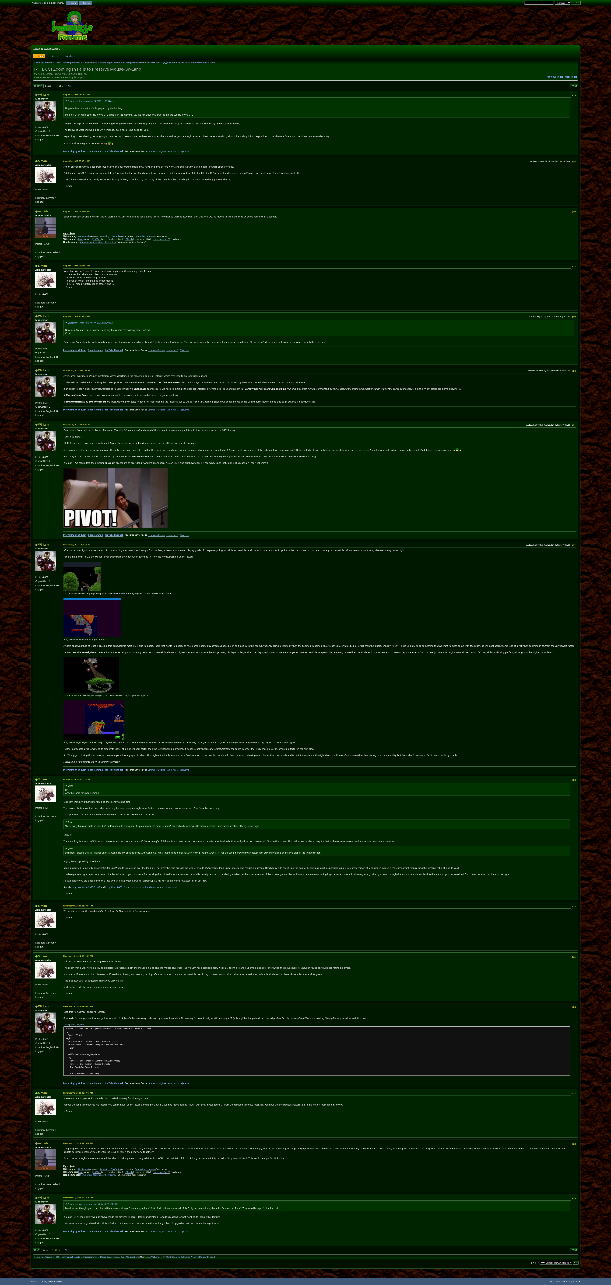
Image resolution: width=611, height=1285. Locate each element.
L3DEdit (97, 239)
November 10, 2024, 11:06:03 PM (78, 1006)
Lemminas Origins (156, 151)
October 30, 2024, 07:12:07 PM (77, 779)
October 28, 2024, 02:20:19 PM (77, 425)
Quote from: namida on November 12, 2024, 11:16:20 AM (92, 1204)
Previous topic (555, 76)
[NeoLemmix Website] (36, 248)
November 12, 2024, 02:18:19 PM (78, 1197)
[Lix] (36, 193)
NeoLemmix (84, 236)
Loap (80, 239)
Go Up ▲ (576, 1281)
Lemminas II (172, 151)
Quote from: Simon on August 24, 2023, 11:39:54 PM (90, 101)
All (69, 85)
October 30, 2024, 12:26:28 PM (77, 545)
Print (574, 86)
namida (43, 211)
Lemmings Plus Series (110, 236)
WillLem (155, 62)
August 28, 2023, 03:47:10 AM (76, 161)
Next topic (571, 76)
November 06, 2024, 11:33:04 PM (78, 906)
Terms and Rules (563, 1281)
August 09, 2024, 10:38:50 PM (76, 316)
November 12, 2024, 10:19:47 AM (78, 1093)
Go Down (38, 86)
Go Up (36, 1250)
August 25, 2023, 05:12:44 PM (76, 94)
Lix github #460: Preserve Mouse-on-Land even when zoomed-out (141, 887)
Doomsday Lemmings (145, 236)
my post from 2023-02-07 (86, 887)
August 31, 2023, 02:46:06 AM (76, 211)
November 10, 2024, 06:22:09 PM (78, 956)
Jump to (535, 1262)
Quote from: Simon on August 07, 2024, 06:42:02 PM (90, 322)
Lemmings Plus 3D (161, 239)
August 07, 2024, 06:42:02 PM (76, 266)
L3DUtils (129, 239)
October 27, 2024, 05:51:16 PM (77, 370)
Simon (42, 161)
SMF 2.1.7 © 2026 (38, 1282)
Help (552, 1281)
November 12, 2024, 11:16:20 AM (78, 1143)
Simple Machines (54, 1282)
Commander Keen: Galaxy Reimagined (98, 242)
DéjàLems (184, 151)
